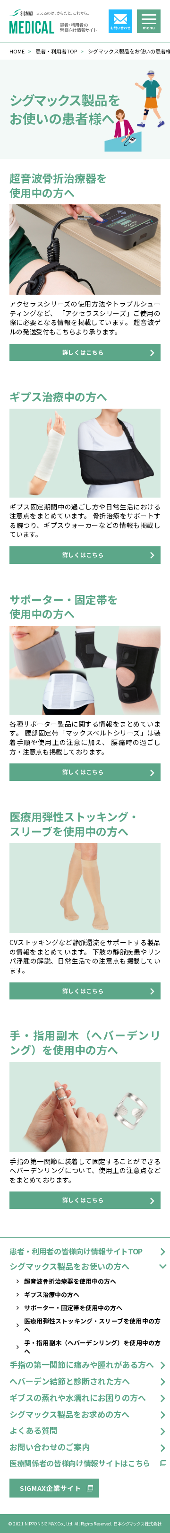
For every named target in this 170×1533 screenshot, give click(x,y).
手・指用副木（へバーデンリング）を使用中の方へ (92, 1347)
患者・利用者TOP (56, 51)
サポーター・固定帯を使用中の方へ (73, 1307)
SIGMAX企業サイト (50, 1488)
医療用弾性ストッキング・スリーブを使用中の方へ (92, 1325)
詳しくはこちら (83, 352)
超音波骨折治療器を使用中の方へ (70, 1281)
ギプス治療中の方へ (51, 1294)
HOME (17, 51)
